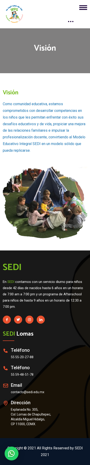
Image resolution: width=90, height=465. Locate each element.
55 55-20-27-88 (22, 357)
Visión (10, 92)
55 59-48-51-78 (22, 374)
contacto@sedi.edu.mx (27, 392)
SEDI (12, 267)
